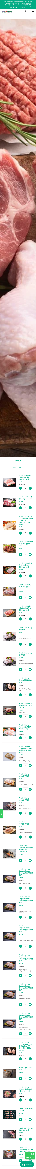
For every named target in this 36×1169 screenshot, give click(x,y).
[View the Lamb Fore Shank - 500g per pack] (9, 1134)
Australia (21, 1116)
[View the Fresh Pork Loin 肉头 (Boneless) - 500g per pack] (9, 570)
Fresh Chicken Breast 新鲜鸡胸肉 (25, 679)
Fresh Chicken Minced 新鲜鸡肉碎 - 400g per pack (25, 1089)
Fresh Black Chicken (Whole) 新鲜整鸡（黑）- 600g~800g (26, 848)
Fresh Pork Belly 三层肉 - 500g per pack (26, 587)
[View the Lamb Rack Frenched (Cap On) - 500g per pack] (9, 1154)
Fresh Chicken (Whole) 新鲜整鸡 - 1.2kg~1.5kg (25, 727)
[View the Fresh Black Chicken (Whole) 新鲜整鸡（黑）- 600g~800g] (9, 853)
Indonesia (22, 484)
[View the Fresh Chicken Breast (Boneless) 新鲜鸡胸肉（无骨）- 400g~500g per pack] (9, 1051)
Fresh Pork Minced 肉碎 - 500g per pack (26, 544)
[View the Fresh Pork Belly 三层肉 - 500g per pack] (9, 591)
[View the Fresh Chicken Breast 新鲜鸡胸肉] (9, 687)
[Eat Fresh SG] (7, 11)
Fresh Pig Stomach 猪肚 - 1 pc (26, 1069)
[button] (22, 11)
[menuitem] (22, 11)
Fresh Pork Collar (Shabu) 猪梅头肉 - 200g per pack (25, 608)
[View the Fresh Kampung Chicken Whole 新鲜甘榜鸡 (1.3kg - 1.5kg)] (9, 756)
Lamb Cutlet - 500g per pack (26, 1110)
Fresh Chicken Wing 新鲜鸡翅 (24, 775)
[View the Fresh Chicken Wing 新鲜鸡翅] (9, 782)
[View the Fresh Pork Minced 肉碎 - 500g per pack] (9, 548)
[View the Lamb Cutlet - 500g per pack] (9, 1114)
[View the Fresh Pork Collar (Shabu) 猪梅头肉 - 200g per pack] (9, 613)
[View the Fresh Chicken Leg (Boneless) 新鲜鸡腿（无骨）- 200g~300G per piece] (9, 525)
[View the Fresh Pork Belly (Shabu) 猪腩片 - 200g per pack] (9, 482)
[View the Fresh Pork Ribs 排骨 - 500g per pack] (9, 502)
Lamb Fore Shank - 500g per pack (26, 1129)
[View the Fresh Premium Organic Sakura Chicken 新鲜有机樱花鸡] (9, 879)
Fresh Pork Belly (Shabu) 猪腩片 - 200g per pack (25, 477)
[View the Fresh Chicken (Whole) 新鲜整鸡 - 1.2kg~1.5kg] (9, 731)
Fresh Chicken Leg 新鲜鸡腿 (25, 629)
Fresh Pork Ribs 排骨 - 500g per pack (25, 498)
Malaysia (21, 529)
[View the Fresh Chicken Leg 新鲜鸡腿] (9, 636)
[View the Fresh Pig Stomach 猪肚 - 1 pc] (9, 1073)
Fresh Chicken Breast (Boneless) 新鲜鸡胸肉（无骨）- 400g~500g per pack (25, 1046)
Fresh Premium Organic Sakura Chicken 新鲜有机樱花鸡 (26, 872)
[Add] (30, 488)
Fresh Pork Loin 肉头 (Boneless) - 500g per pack (25, 565)
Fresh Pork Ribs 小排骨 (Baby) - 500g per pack (25, 705)
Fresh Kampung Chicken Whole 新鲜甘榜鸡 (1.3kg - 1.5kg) (25, 749)
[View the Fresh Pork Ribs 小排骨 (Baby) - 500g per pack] (9, 710)
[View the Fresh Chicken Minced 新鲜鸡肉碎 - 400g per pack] (9, 1094)
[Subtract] (20, 488)
